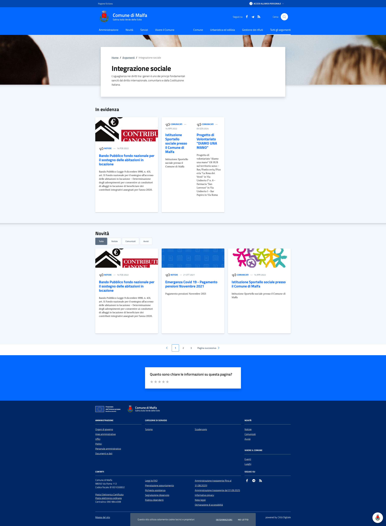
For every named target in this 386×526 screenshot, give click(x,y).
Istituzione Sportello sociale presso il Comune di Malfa (176, 143)
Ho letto (243, 520)
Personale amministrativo (108, 448)
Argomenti (128, 58)
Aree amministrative (105, 434)
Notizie (108, 148)
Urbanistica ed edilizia (222, 30)
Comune (198, 30)
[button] (267, 3)
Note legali (200, 500)
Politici (98, 444)
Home (115, 58)
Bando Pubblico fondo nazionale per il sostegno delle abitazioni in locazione (126, 159)
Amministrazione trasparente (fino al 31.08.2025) (213, 483)
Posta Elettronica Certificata (109, 494)
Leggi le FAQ (151, 480)
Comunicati (176, 124)
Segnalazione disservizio (157, 495)
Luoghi (248, 464)
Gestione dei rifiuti (252, 30)
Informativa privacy (204, 495)
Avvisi (146, 241)
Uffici (97, 439)
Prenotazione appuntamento (159, 485)
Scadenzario (201, 429)
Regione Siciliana (105, 3)
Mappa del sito (102, 517)
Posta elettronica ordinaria (108, 498)
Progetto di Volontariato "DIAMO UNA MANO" (207, 141)
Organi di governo (104, 429)
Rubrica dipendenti (154, 500)
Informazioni (224, 520)
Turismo (149, 429)
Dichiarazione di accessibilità (209, 505)
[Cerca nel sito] (284, 16)
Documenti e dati (103, 453)
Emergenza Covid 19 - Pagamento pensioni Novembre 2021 (191, 284)
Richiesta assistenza (155, 490)
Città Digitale (284, 517)
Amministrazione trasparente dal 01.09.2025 (217, 490)
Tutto (101, 241)
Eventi (248, 459)
